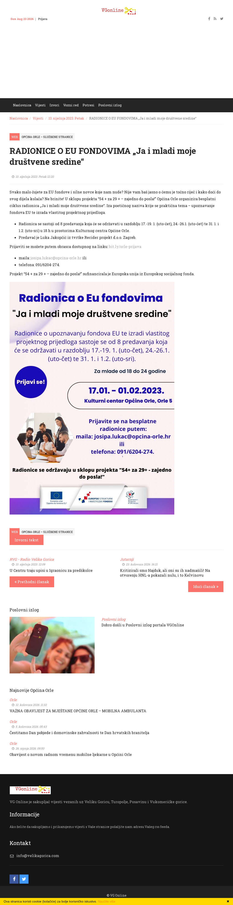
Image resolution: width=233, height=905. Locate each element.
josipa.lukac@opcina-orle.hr (56, 257)
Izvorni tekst (26, 540)
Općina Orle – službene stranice (47, 137)
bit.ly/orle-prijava (125, 246)
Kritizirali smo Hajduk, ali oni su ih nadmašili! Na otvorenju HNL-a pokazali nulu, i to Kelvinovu (165, 573)
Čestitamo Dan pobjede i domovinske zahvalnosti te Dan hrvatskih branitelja (79, 732)
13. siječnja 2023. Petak (66, 118)
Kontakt (57, 19)
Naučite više (106, 901)
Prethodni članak (33, 581)
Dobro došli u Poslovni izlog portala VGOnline (142, 624)
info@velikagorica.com (37, 855)
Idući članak (204, 586)
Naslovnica (19, 118)
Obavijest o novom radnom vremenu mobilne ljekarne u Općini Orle (71, 754)
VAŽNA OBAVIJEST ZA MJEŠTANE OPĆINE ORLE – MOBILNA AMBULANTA (78, 710)
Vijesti (38, 118)
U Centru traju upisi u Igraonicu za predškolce (51, 570)
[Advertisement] (116, 64)
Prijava (42, 19)
